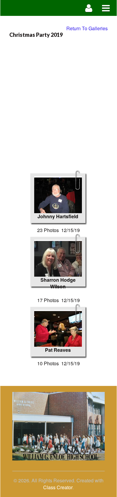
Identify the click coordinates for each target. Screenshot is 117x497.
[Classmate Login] (89, 8)
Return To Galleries (87, 28)
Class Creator (58, 487)
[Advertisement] (58, 102)
